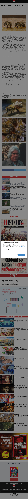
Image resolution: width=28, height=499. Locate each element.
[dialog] (14, 249)
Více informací (23, 246)
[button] (14, 247)
